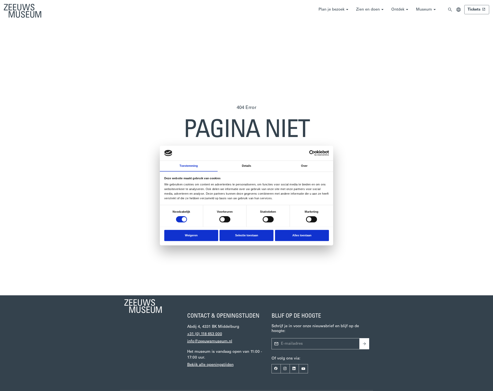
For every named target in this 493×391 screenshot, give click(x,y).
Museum (424, 10)
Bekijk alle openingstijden (210, 365)
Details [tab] (246, 165)
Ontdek (397, 10)
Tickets (474, 10)
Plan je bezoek (332, 10)
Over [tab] (304, 165)
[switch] (224, 219)
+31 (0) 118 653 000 (204, 334)
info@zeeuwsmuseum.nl (209, 341)
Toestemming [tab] (188, 165)
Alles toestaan (301, 235)
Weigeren (191, 235)
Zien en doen (368, 10)
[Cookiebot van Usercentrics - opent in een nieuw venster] (312, 153)
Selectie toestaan (246, 235)
